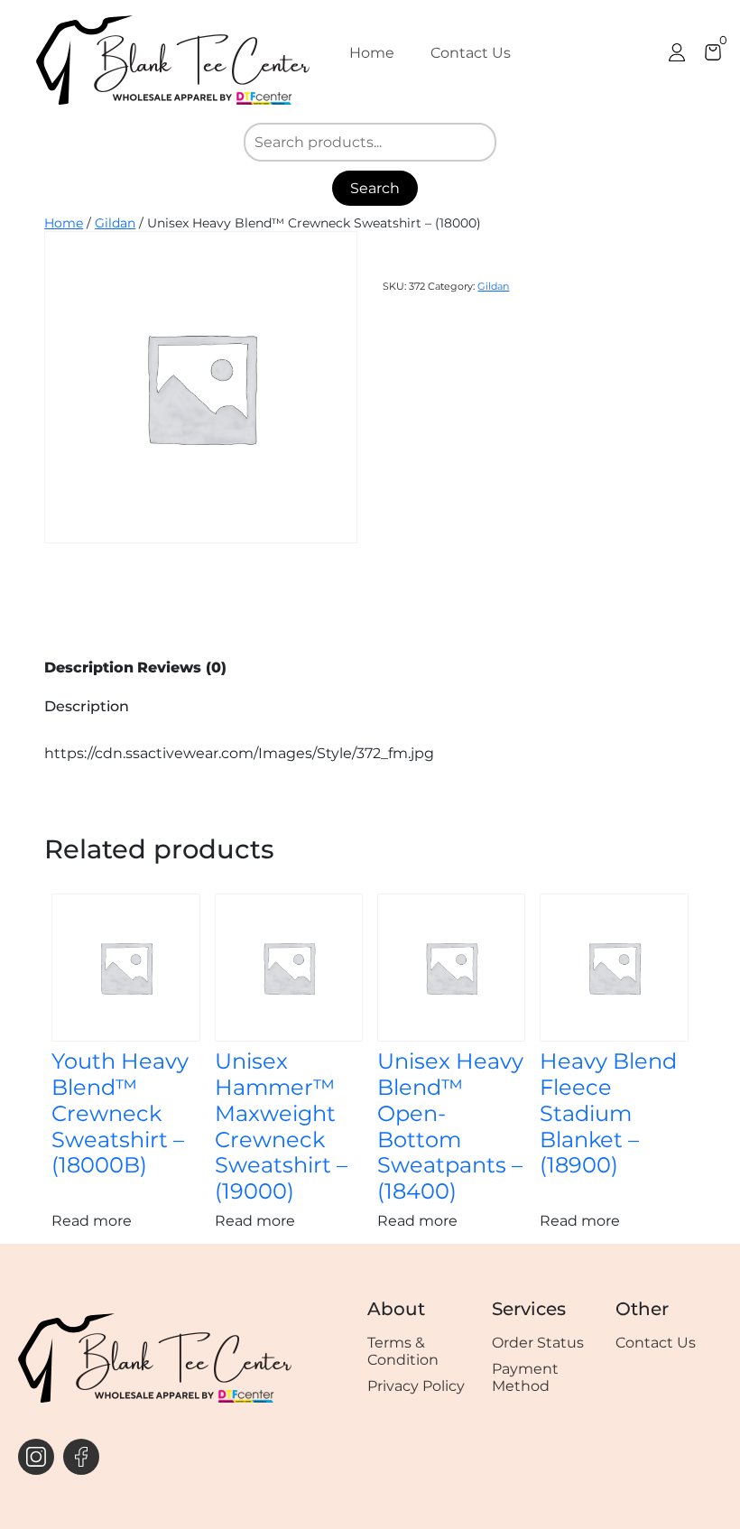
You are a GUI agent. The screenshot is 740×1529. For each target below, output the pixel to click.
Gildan (115, 223)
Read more (91, 1220)
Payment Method (525, 1377)
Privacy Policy (416, 1386)
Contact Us (470, 52)
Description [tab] (89, 667)
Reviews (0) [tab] (182, 667)
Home (371, 52)
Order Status (538, 1342)
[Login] (677, 52)
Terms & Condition (403, 1351)
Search (375, 188)
